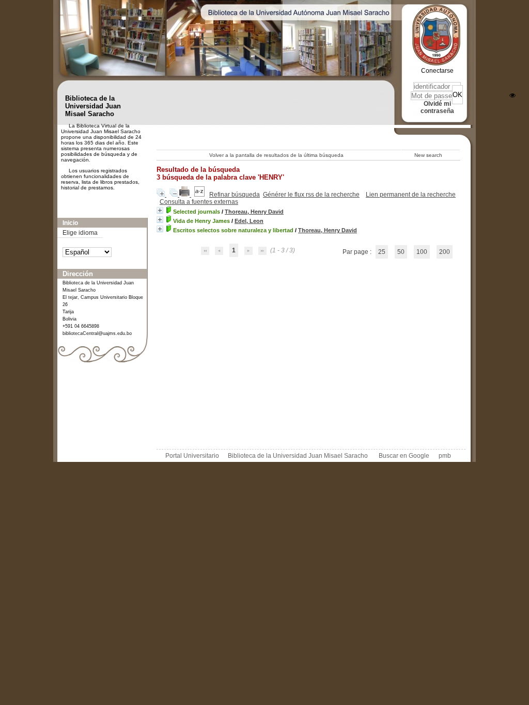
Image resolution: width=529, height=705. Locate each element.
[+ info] (160, 210)
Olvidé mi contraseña (437, 107)
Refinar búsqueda (234, 194)
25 (381, 251)
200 (444, 251)
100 (421, 251)
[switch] (512, 95)
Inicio (70, 223)
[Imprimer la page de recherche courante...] (185, 194)
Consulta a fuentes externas (199, 201)
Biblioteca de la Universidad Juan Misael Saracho (298, 455)
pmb (445, 455)
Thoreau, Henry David (254, 212)
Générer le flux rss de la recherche (311, 194)
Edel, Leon (249, 221)
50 (400, 251)
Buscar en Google (404, 455)
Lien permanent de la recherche (411, 194)
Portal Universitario (192, 455)
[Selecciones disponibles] (200, 194)
